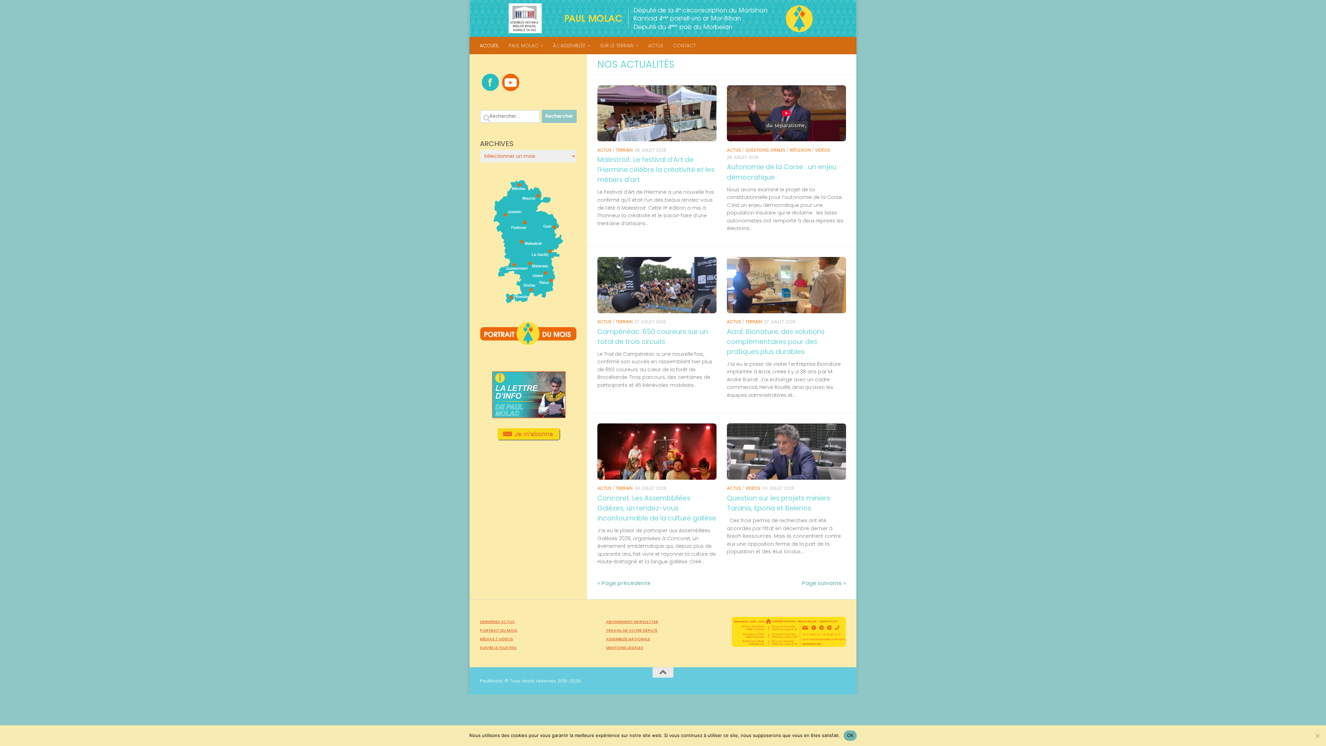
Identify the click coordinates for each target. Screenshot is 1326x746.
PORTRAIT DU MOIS (498, 630)
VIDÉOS (822, 150)
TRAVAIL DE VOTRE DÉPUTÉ (631, 630)
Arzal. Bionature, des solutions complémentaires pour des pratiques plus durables (776, 341)
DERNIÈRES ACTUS (497, 621)
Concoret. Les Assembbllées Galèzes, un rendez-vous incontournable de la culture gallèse (656, 508)
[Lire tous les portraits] (528, 342)
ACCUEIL (489, 45)
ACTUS (655, 45)
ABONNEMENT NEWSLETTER (632, 621)
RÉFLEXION (800, 150)
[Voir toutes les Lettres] (528, 416)
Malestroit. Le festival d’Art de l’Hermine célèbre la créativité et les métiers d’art (655, 169)
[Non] (1317, 735)
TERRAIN (624, 150)
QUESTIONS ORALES (765, 150)
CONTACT (684, 45)
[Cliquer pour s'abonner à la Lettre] (528, 438)
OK (850, 735)
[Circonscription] (528, 300)
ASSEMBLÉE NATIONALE (628, 639)
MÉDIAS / (489, 639)
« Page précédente (624, 583)
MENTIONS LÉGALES (624, 647)
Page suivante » (824, 583)
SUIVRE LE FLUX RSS (498, 647)
